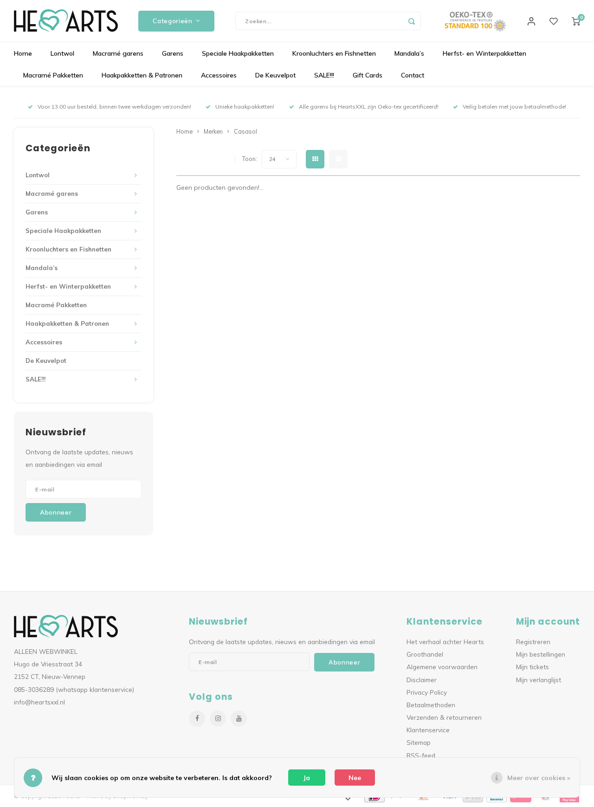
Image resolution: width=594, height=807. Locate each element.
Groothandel (425, 654)
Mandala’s (409, 53)
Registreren (533, 642)
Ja (306, 778)
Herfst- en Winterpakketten (484, 53)
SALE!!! (324, 75)
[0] (576, 21)
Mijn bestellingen (540, 654)
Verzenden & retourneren (444, 717)
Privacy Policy (427, 692)
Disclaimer (422, 680)
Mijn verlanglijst (538, 680)
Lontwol (62, 53)
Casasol (245, 131)
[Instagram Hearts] (218, 718)
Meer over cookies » (538, 778)
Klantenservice (428, 730)
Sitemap (419, 742)
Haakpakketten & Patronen (142, 75)
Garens (172, 53)
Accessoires (219, 75)
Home (23, 53)
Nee (355, 778)
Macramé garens (118, 53)
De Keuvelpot (275, 75)
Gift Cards (367, 75)
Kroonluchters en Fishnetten (334, 53)
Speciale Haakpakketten (238, 53)
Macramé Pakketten (53, 75)
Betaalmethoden (431, 705)
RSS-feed (421, 755)
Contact (412, 75)
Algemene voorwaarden (442, 667)
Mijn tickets (532, 667)
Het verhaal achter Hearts (445, 642)
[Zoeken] (411, 21)
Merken (213, 131)
